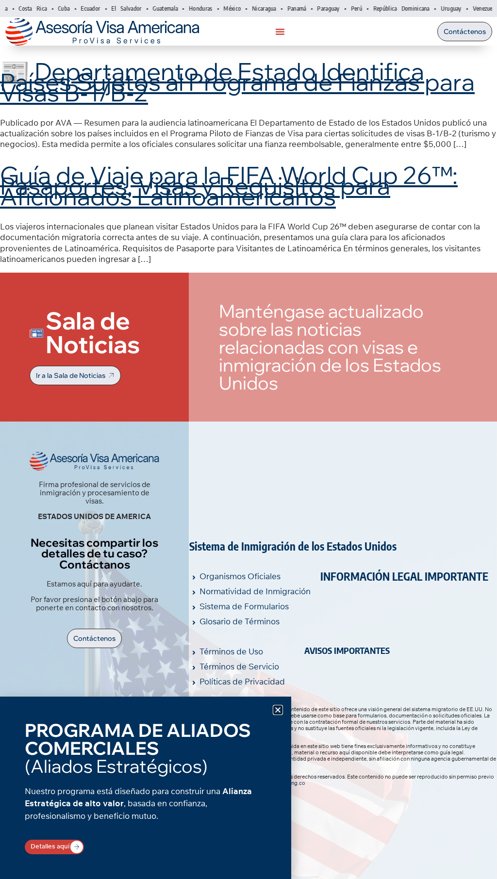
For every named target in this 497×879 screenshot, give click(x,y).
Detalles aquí (50, 846)
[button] (278, 710)
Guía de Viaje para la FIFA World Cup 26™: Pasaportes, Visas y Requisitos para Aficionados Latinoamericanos (229, 185)
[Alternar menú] (280, 31)
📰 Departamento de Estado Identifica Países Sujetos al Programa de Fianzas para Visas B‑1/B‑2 (237, 81)
